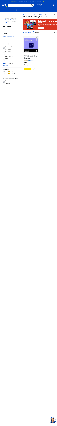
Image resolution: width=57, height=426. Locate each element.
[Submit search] (32, 5)
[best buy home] (4, 5)
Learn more (40, 28)
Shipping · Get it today (11, 21)
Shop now (44, 1)
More (52, 10)
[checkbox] (28, 32)
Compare (36, 68)
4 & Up (13, 73)
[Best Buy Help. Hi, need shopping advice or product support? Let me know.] (53, 420)
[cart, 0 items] (53, 5)
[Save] (37, 37)
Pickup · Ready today (10, 18)
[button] (5, 10)
